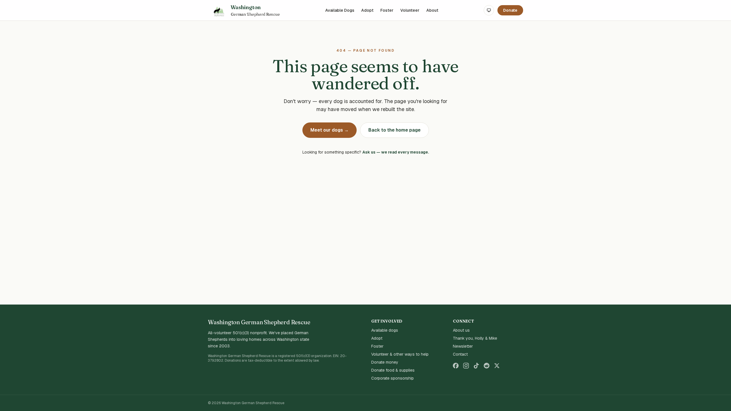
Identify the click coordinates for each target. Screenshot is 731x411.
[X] (497, 365)
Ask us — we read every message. (395, 152)
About (432, 10)
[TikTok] (476, 365)
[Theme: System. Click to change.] (489, 10)
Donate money (384, 362)
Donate (510, 10)
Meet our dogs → (329, 130)
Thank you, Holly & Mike (475, 338)
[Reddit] (486, 365)
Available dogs (384, 330)
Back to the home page (394, 130)
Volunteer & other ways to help (400, 354)
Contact (460, 354)
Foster (386, 10)
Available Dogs (339, 10)
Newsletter (463, 346)
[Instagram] (466, 365)
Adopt (367, 10)
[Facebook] (456, 365)
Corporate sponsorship (392, 378)
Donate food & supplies (393, 370)
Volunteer (409, 10)
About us (461, 330)
